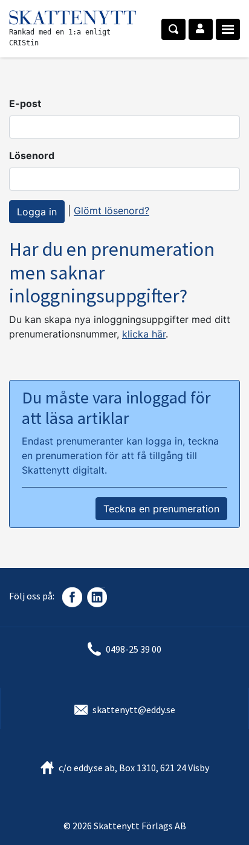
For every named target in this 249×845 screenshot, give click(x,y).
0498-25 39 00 (133, 649)
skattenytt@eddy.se (133, 709)
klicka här (144, 334)
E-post (25, 103)
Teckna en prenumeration (161, 509)
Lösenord (31, 155)
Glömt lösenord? (111, 211)
